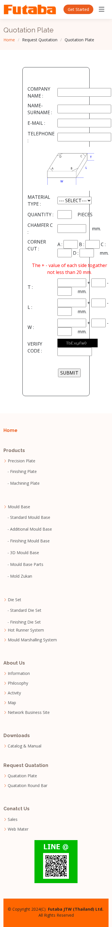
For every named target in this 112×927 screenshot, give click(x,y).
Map (12, 703)
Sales (13, 819)
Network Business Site (29, 712)
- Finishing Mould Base (28, 541)
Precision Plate (21, 461)
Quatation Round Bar (27, 786)
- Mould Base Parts (25, 564)
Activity (14, 693)
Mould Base (19, 507)
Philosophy (18, 683)
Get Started (78, 9)
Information (19, 673)
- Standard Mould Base (28, 517)
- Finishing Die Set (24, 622)
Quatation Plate (22, 776)
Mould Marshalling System (32, 640)
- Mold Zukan (19, 576)
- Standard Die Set (24, 610)
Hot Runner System (26, 630)
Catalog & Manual (24, 746)
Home (9, 39)
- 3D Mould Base (23, 553)
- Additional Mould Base (29, 529)
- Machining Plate (23, 483)
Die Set (14, 600)
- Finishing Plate (22, 472)
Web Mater (18, 829)
